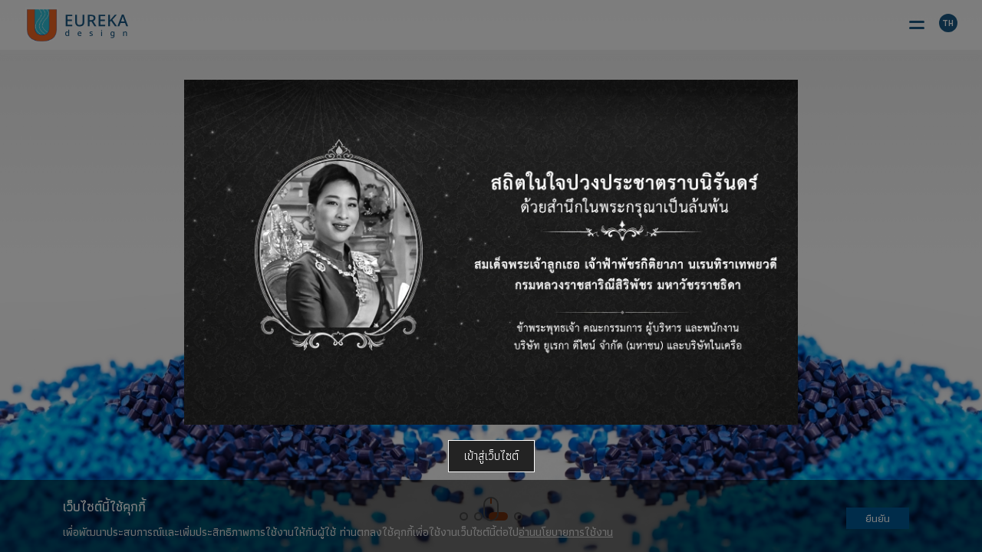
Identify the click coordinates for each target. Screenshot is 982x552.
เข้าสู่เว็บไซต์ (491, 455)
